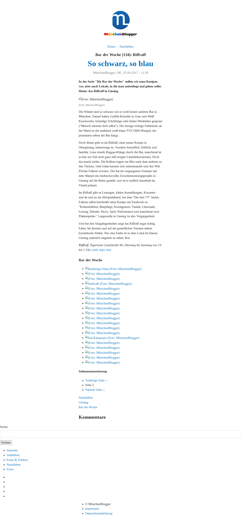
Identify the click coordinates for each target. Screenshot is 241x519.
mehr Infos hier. (102, 250)
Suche (4, 427)
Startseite (12, 450)
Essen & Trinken (17, 460)
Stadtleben (13, 455)
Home (111, 46)
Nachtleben (127, 46)
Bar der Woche (88, 407)
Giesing (83, 402)
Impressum (92, 508)
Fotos (10, 469)
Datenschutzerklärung (98, 513)
